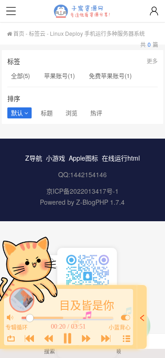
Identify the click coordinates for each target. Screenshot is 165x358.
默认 (17, 112)
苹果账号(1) (59, 75)
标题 (47, 112)
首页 (18, 33)
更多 (152, 61)
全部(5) (20, 75)
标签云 (37, 33)
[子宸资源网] (82, 12)
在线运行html (121, 157)
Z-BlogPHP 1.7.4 (100, 202)
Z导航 (33, 157)
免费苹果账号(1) (110, 75)
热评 (96, 112)
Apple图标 (83, 157)
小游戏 (55, 157)
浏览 (71, 112)
